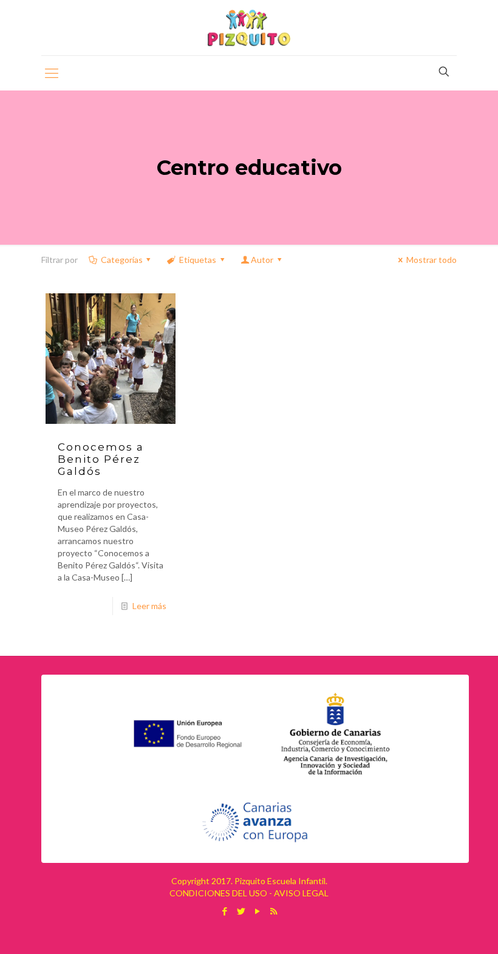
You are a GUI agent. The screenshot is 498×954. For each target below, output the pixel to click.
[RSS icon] (273, 910)
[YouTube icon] (257, 910)
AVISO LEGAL (301, 893)
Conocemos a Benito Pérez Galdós (101, 459)
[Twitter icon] (240, 910)
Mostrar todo (431, 259)
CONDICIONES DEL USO (218, 893)
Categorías (122, 259)
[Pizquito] (249, 27)
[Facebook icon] (224, 910)
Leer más (149, 606)
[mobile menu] (51, 73)
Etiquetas (197, 259)
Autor (262, 259)
